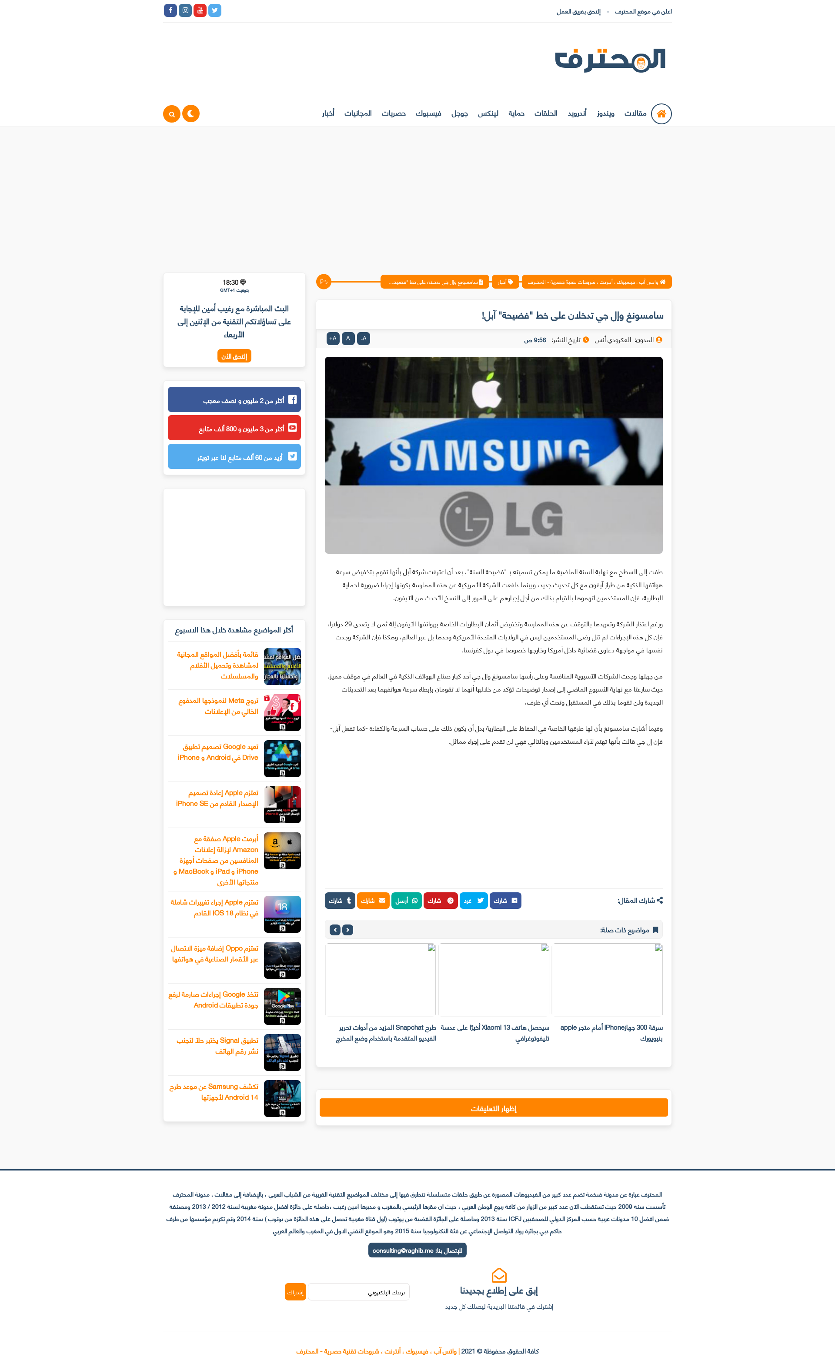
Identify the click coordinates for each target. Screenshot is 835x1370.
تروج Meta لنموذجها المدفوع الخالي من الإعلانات (218, 705)
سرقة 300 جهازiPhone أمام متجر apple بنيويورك (612, 1032)
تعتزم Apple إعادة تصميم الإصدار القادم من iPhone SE (217, 797)
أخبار (328, 112)
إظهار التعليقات (494, 1107)
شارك (501, 900)
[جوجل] (259, 10)
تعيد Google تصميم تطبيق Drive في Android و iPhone (218, 751)
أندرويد (577, 112)
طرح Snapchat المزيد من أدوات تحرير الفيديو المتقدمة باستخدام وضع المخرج (386, 1032)
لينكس (488, 112)
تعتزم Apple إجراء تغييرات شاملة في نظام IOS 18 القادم (214, 907)
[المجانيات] (303, 10)
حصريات (394, 112)
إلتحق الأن (234, 355)
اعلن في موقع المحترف (643, 10)
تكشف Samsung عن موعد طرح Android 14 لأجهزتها (214, 1091)
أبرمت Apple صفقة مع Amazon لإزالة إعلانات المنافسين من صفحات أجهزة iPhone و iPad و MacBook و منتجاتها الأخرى (216, 859)
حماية (516, 112)
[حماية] (229, 10)
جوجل (460, 112)
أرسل (402, 900)
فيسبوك (428, 112)
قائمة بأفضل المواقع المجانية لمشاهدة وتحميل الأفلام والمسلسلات (217, 664)
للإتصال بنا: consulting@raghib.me (417, 1250)
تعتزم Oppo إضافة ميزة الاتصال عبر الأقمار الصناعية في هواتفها (214, 953)
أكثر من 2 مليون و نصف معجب (244, 399)
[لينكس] (244, 10)
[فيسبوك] (274, 10)
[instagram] (185, 10)
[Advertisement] (417, 194)
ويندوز (606, 112)
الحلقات (546, 112)
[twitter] (214, 10)
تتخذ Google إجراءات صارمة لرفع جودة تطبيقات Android (213, 999)
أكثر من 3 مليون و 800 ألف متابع (241, 428)
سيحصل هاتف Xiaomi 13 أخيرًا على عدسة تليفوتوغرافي (495, 1032)
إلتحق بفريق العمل (579, 10)
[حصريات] (288, 10)
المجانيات (358, 112)
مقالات (636, 112)
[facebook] (170, 10)
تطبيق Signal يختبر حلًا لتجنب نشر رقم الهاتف (217, 1045)
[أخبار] (318, 10)
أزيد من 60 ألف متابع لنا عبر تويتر (240, 456)
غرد (468, 900)
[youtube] (200, 10)
